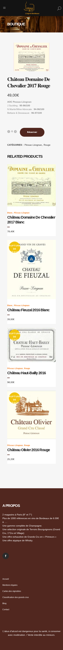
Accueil (5, 579)
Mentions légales (9, 585)
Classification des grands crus (15, 597)
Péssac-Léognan (33, 145)
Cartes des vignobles (11, 591)
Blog (4, 603)
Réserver (32, 132)
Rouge (47, 145)
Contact (5, 609)
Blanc (10, 213)
